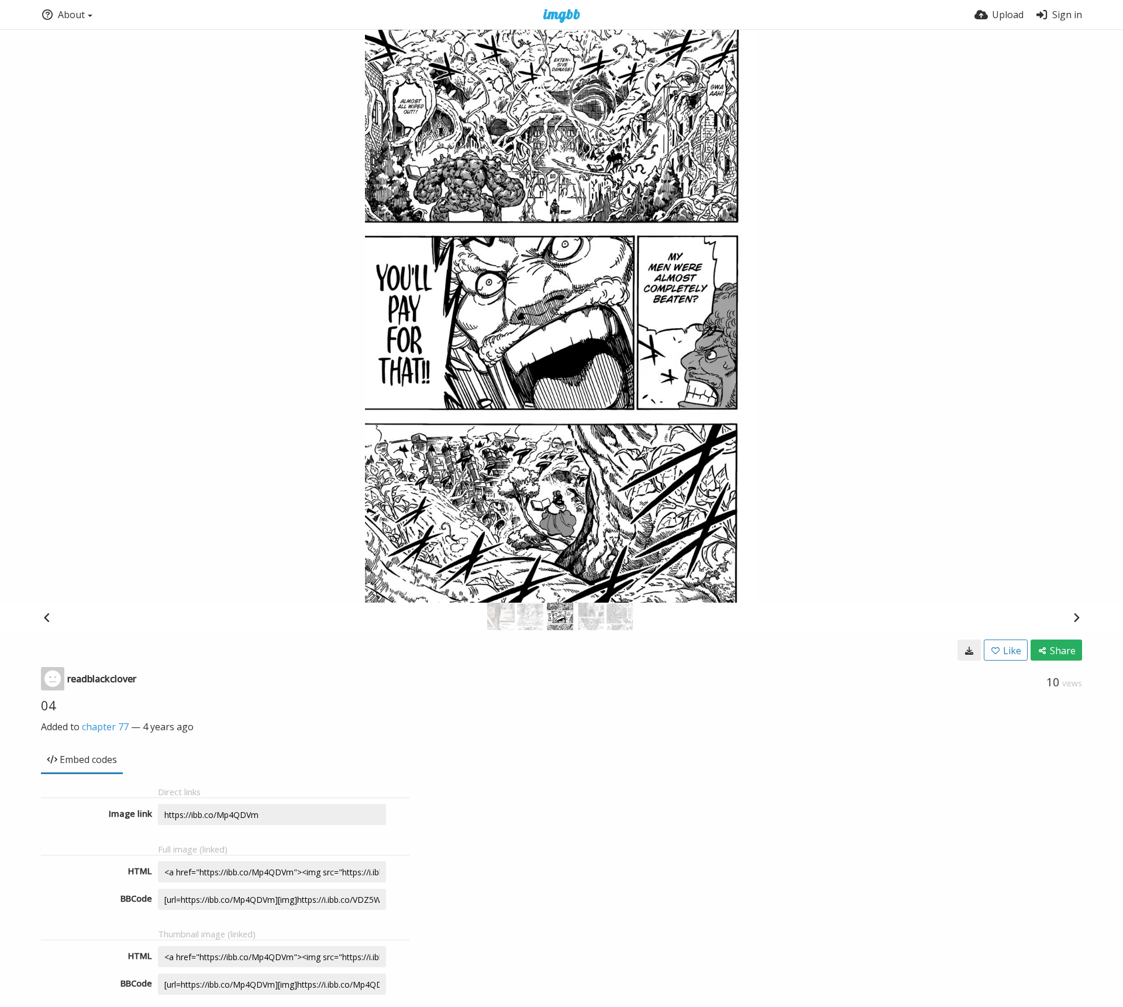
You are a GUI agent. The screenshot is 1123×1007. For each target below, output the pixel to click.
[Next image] (1076, 617)
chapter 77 (105, 726)
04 (48, 705)
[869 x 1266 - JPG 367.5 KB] (969, 650)
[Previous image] (46, 617)
